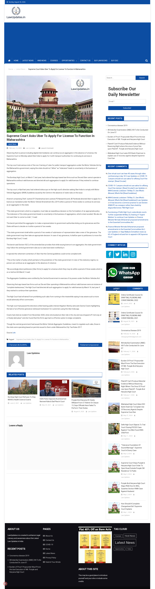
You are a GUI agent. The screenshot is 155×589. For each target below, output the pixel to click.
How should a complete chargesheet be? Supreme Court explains (131, 506)
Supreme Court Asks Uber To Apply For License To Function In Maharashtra (42, 339)
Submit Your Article (53, 562)
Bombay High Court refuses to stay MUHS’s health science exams (22, 398)
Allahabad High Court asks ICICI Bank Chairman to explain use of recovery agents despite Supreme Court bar (126, 155)
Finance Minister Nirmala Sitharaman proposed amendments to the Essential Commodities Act (128, 219)
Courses (54, 61)
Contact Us (85, 61)
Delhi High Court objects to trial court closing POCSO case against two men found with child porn (133, 429)
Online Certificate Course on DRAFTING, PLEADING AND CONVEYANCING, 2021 (132, 315)
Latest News (28, 61)
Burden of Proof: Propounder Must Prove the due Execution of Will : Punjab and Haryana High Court (132, 365)
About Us (49, 536)
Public (129, 549)
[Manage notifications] (5, 584)
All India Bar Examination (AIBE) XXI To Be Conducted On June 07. (133, 345)
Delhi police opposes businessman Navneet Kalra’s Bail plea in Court (53, 400)
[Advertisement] (77, 39)
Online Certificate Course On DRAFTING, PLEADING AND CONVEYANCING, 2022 (132, 297)
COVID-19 (49, 545)
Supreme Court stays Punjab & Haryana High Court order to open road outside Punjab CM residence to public (133, 467)
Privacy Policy (51, 558)
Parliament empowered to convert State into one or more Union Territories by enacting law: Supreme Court (91, 345)
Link (14, 333)
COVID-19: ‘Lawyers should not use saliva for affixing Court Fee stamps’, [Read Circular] (127, 178)
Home (16, 61)
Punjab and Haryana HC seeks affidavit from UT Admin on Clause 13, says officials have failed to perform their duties (85, 404)
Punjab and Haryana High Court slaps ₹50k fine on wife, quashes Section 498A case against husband (133, 487)
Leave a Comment (47, 148)
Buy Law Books (100, 61)
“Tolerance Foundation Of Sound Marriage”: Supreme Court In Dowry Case (131, 447)
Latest (116, 289)
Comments (138, 289)
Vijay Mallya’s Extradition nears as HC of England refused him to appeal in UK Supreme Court (128, 234)
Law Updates (30, 148)
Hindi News (41, 61)
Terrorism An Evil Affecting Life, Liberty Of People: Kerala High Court (20, 345)
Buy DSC (114, 61)
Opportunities (68, 61)
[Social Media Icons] (109, 254)
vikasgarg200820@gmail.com (131, 337)
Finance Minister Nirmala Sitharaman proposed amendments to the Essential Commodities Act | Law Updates (126, 229)
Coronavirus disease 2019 (117, 125)
